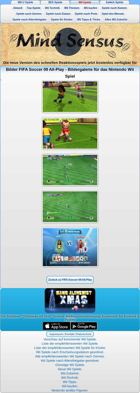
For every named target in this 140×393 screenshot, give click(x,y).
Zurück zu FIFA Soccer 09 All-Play (70, 279)
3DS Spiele (55, 2)
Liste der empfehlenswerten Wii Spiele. (70, 343)
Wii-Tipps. (70, 382)
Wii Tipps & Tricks (88, 19)
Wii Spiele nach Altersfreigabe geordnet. (70, 360)
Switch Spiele (114, 2)
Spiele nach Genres (28, 13)
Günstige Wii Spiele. (70, 365)
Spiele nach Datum (58, 13)
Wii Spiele (85, 2)
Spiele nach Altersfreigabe (29, 19)
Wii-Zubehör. (70, 373)
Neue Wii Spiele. (70, 369)
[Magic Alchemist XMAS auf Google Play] (83, 329)
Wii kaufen (90, 7)
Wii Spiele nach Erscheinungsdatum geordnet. (70, 352)
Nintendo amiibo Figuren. (70, 390)
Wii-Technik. (70, 377)
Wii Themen (71, 7)
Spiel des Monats (113, 13)
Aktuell (17, 7)
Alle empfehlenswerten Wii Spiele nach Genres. (70, 356)
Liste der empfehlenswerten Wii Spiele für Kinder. (70, 348)
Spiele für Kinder (62, 19)
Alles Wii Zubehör (116, 19)
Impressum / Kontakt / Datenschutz (70, 334)
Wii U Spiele (25, 2)
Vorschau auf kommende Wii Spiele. (70, 339)
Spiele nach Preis (86, 13)
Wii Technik (52, 7)
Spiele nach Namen (114, 7)
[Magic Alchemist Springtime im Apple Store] (56, 329)
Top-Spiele (33, 7)
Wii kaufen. (70, 386)
